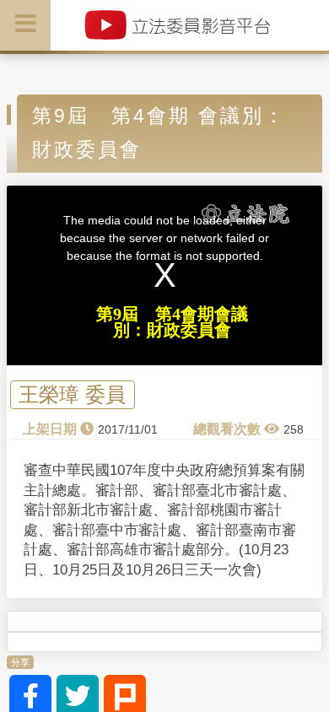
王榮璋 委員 (72, 395)
